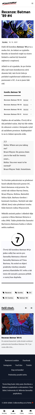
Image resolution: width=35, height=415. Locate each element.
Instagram (7, 365)
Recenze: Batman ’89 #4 (13, 100)
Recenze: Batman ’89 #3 (13, 105)
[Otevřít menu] (32, 3)
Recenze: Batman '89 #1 (12, 114)
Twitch (29, 365)
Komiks (4, 42)
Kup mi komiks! (17, 370)
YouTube (18, 365)
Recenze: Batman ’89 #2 (13, 109)
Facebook (26, 360)
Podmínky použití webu (17, 375)
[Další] (31, 308)
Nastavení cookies (12, 360)
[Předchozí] (26, 308)
